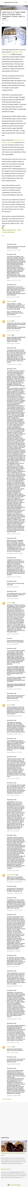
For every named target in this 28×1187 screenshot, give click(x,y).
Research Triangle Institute (9, 230)
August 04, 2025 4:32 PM (13, 1064)
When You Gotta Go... (6, 1169)
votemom (9, 1046)
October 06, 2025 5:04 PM (14, 1095)
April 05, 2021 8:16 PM (13, 966)
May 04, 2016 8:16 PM (13, 700)
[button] (3, 23)
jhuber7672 (10, 301)
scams (19, 230)
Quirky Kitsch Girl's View (11, 2)
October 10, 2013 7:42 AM (14, 577)
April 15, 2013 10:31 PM (13, 533)
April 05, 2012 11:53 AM (13, 330)
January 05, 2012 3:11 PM (14, 280)
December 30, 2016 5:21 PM (14, 734)
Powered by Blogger (14, 1185)
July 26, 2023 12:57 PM (13, 1042)
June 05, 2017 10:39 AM (13, 778)
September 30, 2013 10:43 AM (15, 553)
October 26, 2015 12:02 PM (14, 689)
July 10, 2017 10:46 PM (13, 795)
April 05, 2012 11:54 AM (13, 343)
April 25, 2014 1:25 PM (13, 587)
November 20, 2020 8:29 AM (14, 882)
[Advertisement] (14, 1118)
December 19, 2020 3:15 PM (14, 910)
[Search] (26, 2)
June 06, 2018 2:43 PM (13, 870)
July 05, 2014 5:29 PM (13, 634)
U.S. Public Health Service (8, 232)
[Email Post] (3, 228)
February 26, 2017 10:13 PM (14, 752)
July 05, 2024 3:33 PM (13, 1052)
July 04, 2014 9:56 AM (13, 598)
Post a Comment (6, 1099)
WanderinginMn (11, 874)
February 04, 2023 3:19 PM (14, 1019)
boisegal (9, 321)
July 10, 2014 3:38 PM (13, 644)
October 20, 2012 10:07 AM (14, 364)
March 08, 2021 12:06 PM (13, 951)
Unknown (9, 602)
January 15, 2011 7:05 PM (14, 250)
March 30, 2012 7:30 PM (13, 297)
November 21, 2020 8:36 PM (14, 893)
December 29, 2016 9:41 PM (14, 716)
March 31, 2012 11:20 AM (14, 316)
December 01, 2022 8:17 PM (14, 986)
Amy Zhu (9, 704)
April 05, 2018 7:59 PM (13, 831)
